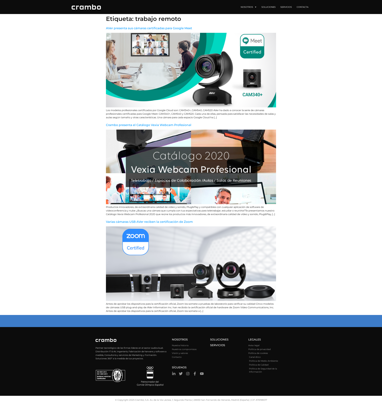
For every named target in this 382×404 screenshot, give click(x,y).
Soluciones (268, 7)
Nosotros (247, 7)
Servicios (286, 7)
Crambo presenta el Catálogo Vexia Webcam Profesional (148, 125)
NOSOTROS (180, 339)
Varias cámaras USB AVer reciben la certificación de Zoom (149, 222)
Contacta (302, 7)
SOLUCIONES (219, 339)
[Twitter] (181, 374)
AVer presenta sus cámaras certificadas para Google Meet (149, 28)
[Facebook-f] (195, 374)
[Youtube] (202, 374)
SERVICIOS (217, 345)
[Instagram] (188, 374)
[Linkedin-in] (174, 374)
